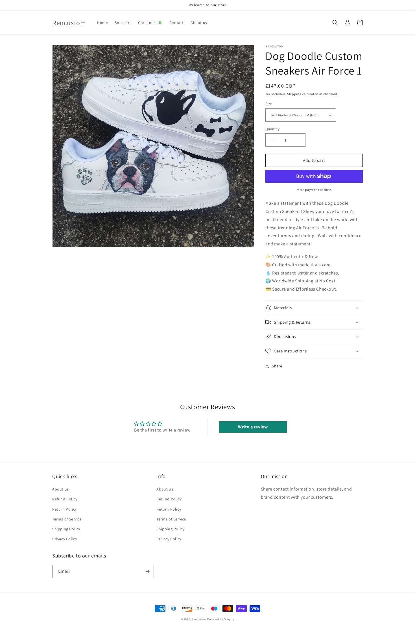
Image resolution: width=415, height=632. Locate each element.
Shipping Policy (66, 528)
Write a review (253, 427)
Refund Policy (64, 499)
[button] (335, 22)
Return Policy (64, 509)
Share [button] (277, 366)
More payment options (314, 190)
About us (60, 489)
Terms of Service (67, 519)
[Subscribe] (147, 571)
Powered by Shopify (220, 619)
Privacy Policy (64, 538)
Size (268, 103)
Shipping (294, 94)
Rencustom (199, 619)
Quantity (272, 129)
